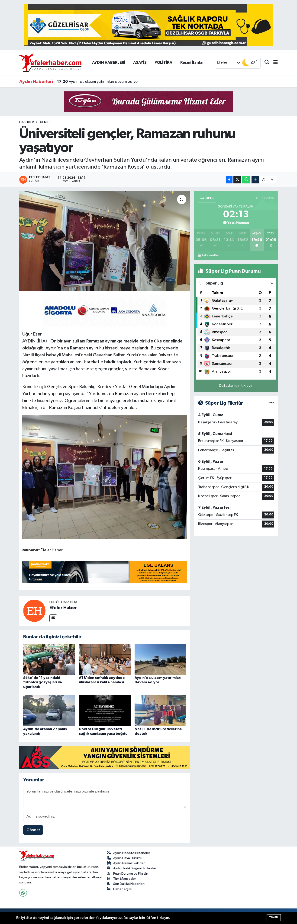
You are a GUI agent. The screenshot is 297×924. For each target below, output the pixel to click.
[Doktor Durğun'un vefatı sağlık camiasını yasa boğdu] (105, 710)
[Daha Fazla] (255, 179)
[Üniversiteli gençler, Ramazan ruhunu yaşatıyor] (104, 241)
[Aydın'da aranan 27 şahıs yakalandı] (49, 710)
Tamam (273, 917)
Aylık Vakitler (210, 255)
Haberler (26, 122)
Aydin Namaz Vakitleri (129, 863)
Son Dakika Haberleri (129, 884)
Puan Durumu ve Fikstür (130, 873)
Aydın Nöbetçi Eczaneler (131, 853)
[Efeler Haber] (34, 611)
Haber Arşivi (122, 889)
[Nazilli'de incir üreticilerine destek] (160, 710)
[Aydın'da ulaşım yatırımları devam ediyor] (160, 659)
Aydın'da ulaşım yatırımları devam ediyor (98, 82)
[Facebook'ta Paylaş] (229, 179)
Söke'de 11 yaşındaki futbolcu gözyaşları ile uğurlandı (42, 682)
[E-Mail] (53, 618)
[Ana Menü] (273, 63)
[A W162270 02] (104, 476)
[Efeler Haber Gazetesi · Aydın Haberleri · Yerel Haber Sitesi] (50, 62)
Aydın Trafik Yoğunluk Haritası (135, 868)
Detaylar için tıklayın (236, 386)
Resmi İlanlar (192, 62)
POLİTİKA (163, 62)
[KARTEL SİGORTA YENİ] (105, 310)
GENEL (45, 122)
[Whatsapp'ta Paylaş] (246, 179)
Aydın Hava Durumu (127, 858)
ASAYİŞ (140, 62)
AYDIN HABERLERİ (108, 62)
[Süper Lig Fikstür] (271, 403)
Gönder (33, 830)
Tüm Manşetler (124, 878)
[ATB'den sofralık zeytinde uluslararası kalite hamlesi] (105, 659)
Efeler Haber (63, 607)
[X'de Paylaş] (237, 179)
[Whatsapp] (23, 893)
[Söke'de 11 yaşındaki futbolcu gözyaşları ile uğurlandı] (49, 659)
